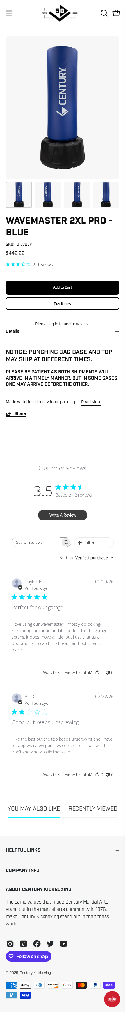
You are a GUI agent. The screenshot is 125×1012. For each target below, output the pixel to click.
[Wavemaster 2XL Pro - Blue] (19, 195)
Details (12, 331)
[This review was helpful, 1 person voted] (97, 672)
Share (20, 414)
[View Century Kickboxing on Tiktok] (23, 943)
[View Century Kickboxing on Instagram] (10, 943)
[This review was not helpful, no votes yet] (108, 672)
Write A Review (62, 515)
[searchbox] (36, 542)
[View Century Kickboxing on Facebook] (37, 943)
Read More (91, 401)
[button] (103, 13)
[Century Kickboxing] (62, 13)
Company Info (23, 871)
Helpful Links (23, 850)
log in (53, 324)
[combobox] (87, 557)
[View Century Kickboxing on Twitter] (50, 943)
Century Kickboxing (35, 973)
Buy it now (62, 303)
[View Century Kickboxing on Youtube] (63, 943)
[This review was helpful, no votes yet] (97, 774)
